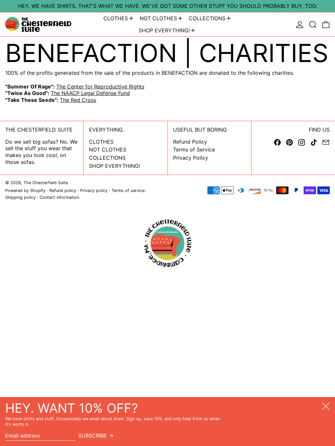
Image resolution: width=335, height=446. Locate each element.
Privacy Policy (190, 157)
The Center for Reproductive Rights (100, 86)
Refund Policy (190, 141)
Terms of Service (194, 149)
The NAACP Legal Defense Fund (90, 93)
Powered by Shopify (25, 190)
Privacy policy (94, 190)
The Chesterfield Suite (46, 182)
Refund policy (62, 190)
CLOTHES (101, 141)
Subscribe (92, 435)
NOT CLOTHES (107, 149)
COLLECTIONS (107, 157)
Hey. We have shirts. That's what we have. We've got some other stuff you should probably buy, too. (167, 6)
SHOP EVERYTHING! (114, 166)
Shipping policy (20, 197)
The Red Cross (78, 100)
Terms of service (128, 190)
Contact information (59, 197)
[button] (313, 24)
